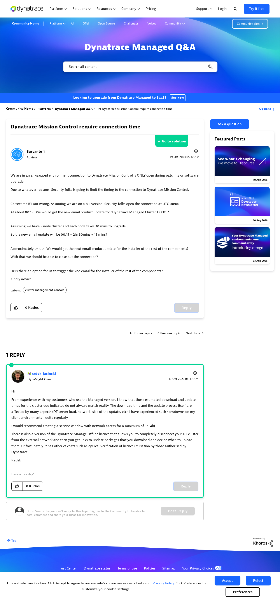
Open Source (106, 23)
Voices (151, 23)
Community (173, 23)
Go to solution (174, 141)
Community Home (25, 23)
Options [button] (265, 109)
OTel (86, 23)
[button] (227, 580)
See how (177, 98)
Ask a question (230, 124)
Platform (56, 23)
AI (72, 23)
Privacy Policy (163, 583)
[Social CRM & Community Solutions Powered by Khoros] (263, 542)
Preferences (242, 592)
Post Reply (178, 511)
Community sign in (250, 24)
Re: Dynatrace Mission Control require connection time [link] (134, 109)
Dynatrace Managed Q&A (74, 109)
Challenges (131, 23)
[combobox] (140, 66)
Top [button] (13, 541)
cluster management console (44, 290)
